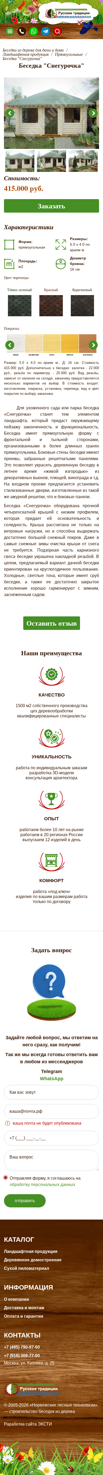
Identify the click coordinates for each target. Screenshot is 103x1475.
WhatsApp (51, 1078)
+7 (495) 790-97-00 (22, 1347)
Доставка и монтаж (24, 1307)
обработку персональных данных (42, 1184)
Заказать (51, 206)
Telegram (51, 1071)
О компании (16, 1299)
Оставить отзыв (51, 623)
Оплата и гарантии (23, 1316)
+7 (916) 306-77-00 (22, 1355)
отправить (25, 1200)
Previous (9, 113)
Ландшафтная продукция (30, 1251)
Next (93, 113)
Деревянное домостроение (33, 1260)
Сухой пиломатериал (26, 1268)
